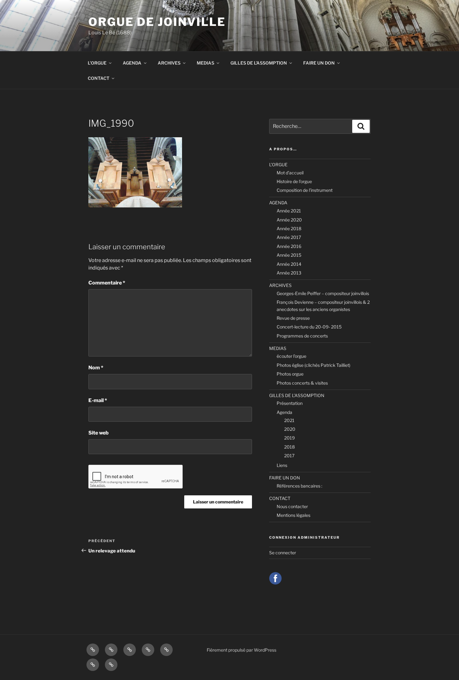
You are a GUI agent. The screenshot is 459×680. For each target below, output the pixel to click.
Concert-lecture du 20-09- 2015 (309, 326)
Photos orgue (290, 373)
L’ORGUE (97, 63)
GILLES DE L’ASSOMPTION (258, 63)
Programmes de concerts (302, 335)
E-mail (97, 400)
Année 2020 (289, 219)
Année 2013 (289, 272)
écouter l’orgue (291, 356)
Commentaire (106, 283)
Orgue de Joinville (157, 22)
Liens (282, 465)
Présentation (290, 403)
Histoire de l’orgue (294, 181)
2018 (289, 446)
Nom (95, 368)
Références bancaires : (299, 485)
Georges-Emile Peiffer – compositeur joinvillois (323, 293)
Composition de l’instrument (305, 190)
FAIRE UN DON (319, 63)
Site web (98, 433)
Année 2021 (289, 210)
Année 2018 (289, 228)
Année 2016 (289, 246)
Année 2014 (289, 264)
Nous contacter (292, 506)
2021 (289, 420)
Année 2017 (289, 237)
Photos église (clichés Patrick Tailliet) (313, 365)
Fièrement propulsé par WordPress (241, 650)
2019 (289, 437)
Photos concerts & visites (302, 383)
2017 (289, 455)
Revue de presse (293, 318)
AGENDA (132, 63)
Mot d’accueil (290, 172)
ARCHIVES (169, 63)
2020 (289, 429)
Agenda (284, 412)
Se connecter (282, 552)
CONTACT (98, 78)
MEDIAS (205, 63)
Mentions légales (293, 515)
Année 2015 (289, 255)
